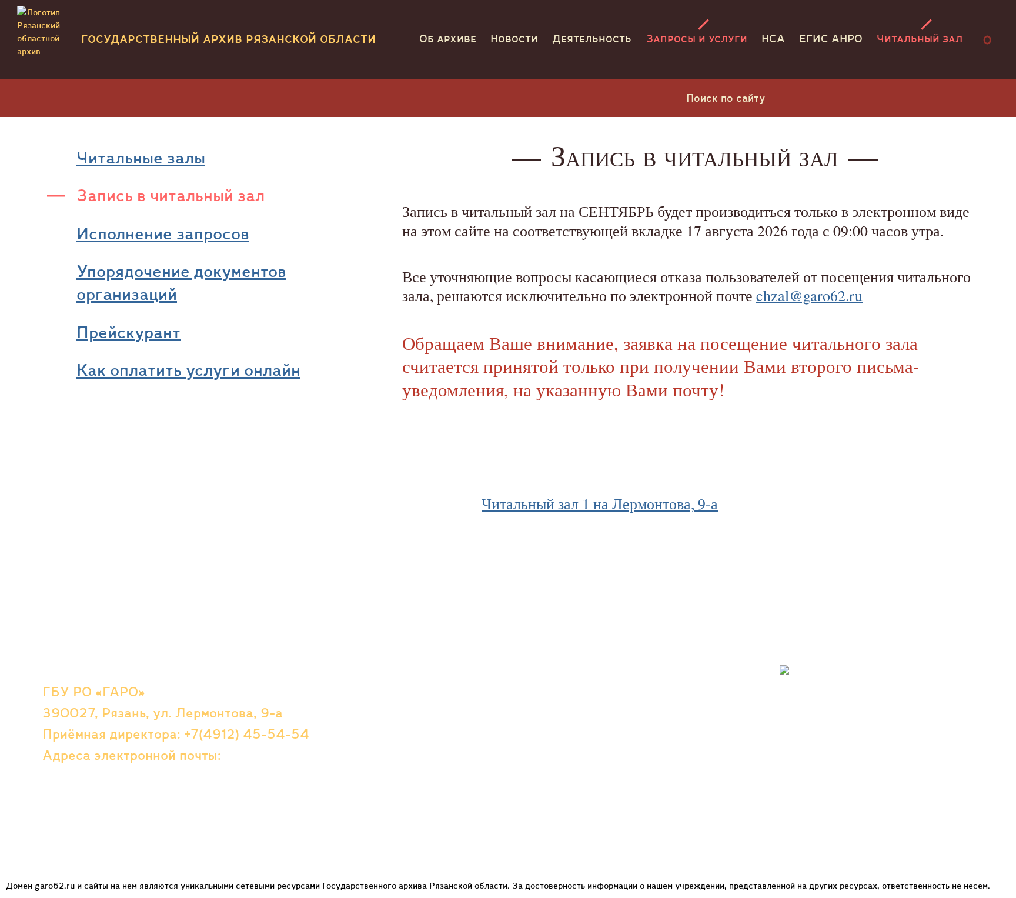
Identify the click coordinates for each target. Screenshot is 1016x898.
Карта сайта (406, 756)
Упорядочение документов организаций (181, 282)
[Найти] (960, 98)
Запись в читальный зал (170, 195)
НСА (773, 38)
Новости (514, 38)
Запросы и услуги (696, 38)
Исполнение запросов (162, 233)
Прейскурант (128, 332)
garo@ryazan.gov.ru (105, 776)
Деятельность (591, 38)
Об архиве (447, 38)
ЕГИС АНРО (831, 38)
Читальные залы (140, 157)
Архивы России (586, 816)
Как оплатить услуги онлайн (188, 370)
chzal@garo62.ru (809, 295)
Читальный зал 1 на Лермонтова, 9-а (600, 503)
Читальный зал (919, 38)
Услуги (559, 696)
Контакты (397, 717)
